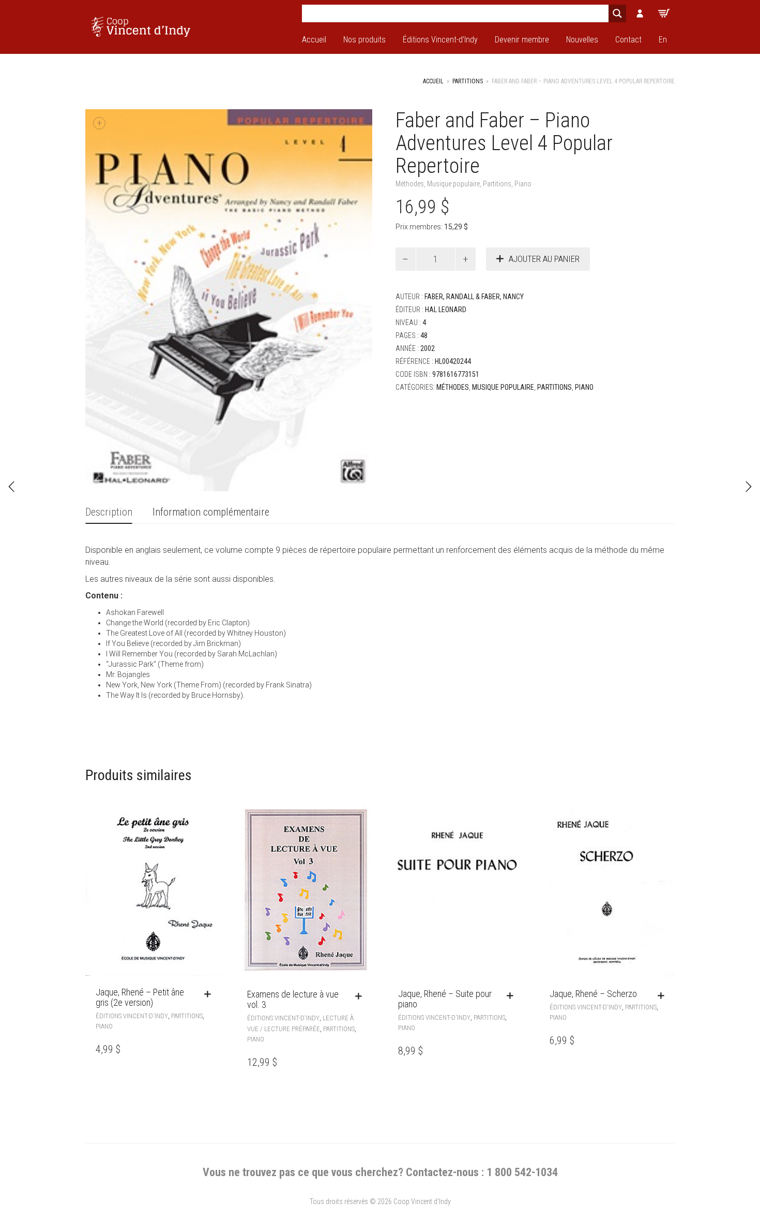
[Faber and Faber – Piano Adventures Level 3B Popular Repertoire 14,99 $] (748, 486)
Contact (628, 40)
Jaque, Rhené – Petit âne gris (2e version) (140, 997)
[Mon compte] (640, 13)
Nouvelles (582, 40)
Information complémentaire (211, 512)
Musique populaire (453, 184)
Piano (522, 184)
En (663, 40)
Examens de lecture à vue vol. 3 (293, 999)
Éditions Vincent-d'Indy (132, 1016)
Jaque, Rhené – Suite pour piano (445, 998)
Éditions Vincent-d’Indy (440, 40)
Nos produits (364, 40)
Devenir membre (522, 40)
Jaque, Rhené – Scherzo (593, 993)
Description (108, 512)
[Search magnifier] (617, 13)
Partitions (467, 81)
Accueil (314, 40)
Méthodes (410, 184)
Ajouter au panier (544, 259)
